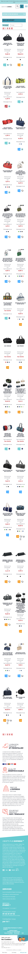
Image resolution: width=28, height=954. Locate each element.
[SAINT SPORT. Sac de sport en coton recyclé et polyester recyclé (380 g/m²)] (20, 384)
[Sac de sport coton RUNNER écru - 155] (7, 80)
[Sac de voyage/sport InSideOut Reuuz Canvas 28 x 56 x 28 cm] (20, 165)
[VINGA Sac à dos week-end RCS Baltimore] (20, 510)
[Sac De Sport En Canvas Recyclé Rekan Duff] (7, 510)
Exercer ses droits (8, 933)
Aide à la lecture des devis (9, 898)
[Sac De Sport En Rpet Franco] (20, 465)
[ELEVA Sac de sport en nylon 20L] (7, 38)
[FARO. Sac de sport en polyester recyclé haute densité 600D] (7, 384)
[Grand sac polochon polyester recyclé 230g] (7, 425)
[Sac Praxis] (20, 341)
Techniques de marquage (9, 896)
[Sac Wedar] (7, 341)
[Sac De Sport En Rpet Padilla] (20, 122)
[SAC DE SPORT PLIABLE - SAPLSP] (20, 80)
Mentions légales (13, 930)
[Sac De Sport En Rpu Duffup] (7, 465)
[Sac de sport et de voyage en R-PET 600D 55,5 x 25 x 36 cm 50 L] (20, 254)
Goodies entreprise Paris (14, 934)
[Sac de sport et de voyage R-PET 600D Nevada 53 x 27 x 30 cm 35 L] (20, 209)
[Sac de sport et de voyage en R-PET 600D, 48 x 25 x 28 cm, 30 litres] (7, 254)
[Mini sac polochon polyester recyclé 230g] (20, 425)
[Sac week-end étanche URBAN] (7, 694)
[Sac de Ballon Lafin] (20, 694)
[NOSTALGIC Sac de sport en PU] (20, 298)
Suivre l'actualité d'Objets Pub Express (12, 892)
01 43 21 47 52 (9, 914)
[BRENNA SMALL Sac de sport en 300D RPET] (20, 555)
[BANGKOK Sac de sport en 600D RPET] (7, 601)
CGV (23, 933)
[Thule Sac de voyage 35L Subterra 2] (20, 38)
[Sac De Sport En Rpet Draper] (7, 165)
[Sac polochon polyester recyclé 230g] (7, 298)
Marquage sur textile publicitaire (11, 894)
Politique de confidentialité (13, 931)
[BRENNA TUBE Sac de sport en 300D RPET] (7, 555)
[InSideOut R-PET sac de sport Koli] (20, 648)
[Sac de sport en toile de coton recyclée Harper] (7, 648)
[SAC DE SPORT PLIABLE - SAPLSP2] (7, 122)
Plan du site (16, 933)
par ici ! (6, 921)
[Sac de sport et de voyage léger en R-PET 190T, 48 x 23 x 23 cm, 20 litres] (7, 209)
